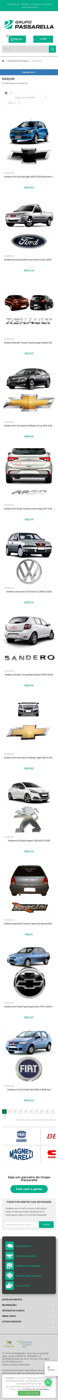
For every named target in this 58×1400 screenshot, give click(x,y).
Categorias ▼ (29, 72)
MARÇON (36, 61)
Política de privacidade (36, 1389)
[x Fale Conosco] (48, 1382)
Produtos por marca (18, 61)
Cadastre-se (13, 4)
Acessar (25, 4)
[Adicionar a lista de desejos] (25, 193)
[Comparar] (21, 193)
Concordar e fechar (29, 1393)
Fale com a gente (29, 1189)
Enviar (46, 1225)
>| (4, 1116)
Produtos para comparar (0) (14, 83)
